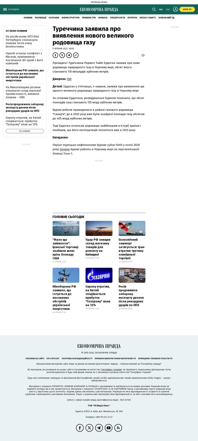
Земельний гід (166, 17)
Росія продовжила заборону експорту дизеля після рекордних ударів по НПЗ (131, 296)
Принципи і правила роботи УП (155, 358)
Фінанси (102, 17)
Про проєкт (53, 358)
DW (69, 79)
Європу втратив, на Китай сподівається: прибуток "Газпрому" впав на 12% (98, 296)
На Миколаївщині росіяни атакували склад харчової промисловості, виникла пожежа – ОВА (23, 92)
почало (65, 149)
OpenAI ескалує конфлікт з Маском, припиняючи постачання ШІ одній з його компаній (24, 58)
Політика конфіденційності (77, 358)
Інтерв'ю (132, 17)
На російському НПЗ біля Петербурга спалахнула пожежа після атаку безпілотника (22, 41)
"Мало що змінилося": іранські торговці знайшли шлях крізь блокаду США (65, 249)
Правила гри (89, 17)
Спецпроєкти (117, 17)
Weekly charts (148, 17)
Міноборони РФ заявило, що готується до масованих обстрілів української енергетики (64, 298)
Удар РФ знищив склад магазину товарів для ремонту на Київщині (98, 247)
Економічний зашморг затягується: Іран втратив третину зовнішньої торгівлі (131, 249)
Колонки (54, 17)
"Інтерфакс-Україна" (111, 369)
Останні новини (16, 30)
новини (28, 17)
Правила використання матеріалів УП (115, 358)
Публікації (40, 17)
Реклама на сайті (35, 358)
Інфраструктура (71, 17)
